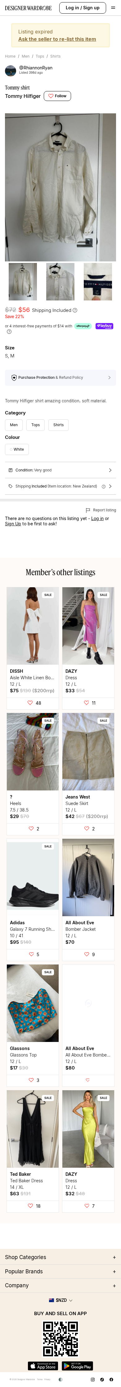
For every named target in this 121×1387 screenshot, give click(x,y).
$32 (75, 1194)
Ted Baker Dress (26, 1180)
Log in (72, 7)
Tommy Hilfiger (23, 96)
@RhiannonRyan (35, 67)
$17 (19, 1068)
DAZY (71, 671)
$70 (69, 942)
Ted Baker (20, 1174)
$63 (20, 1194)
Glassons (20, 1048)
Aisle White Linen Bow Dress (38, 677)
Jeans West (77, 796)
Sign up (91, 7)
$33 (75, 691)
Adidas (17, 922)
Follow (60, 96)
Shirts (55, 56)
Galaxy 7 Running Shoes (34, 929)
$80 (70, 1068)
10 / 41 (16, 935)
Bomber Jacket (80, 929)
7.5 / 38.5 (19, 809)
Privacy (47, 1379)
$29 (19, 816)
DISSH (16, 671)
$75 (32, 691)
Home (10, 56)
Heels (15, 803)
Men (25, 56)
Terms (40, 1379)
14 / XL (17, 1187)
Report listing (104, 510)
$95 (20, 942)
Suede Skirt (76, 803)
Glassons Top (23, 1054)
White (19, 449)
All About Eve (79, 922)
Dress (71, 677)
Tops (40, 56)
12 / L (15, 684)
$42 (86, 816)
